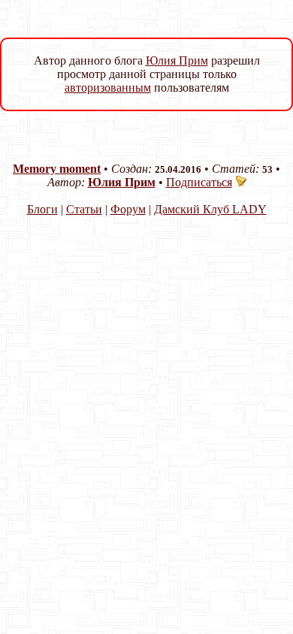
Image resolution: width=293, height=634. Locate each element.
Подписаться (199, 182)
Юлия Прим (177, 60)
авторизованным (108, 87)
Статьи (84, 209)
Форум (128, 209)
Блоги (42, 209)
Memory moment (57, 168)
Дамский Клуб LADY (210, 209)
